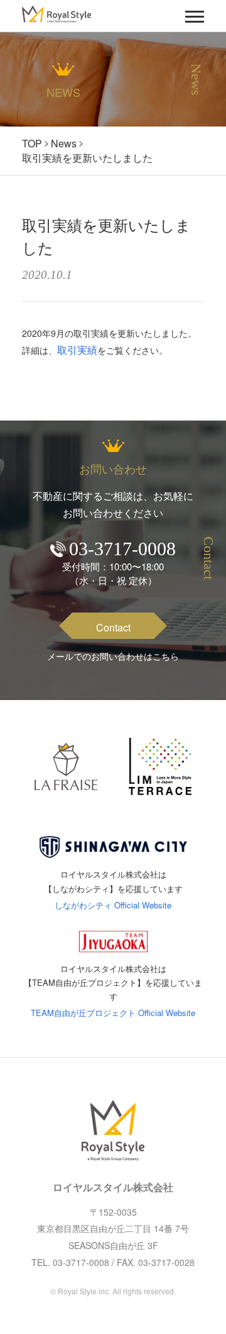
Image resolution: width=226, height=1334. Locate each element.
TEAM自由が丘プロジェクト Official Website (113, 1013)
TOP (32, 143)
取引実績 (77, 349)
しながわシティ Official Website (113, 905)
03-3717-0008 (122, 548)
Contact (113, 627)
